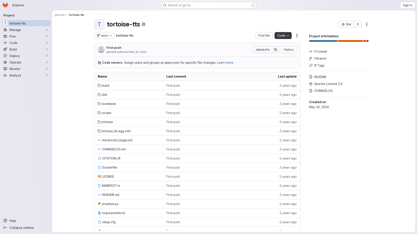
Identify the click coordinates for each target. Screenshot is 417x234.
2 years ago (288, 85)
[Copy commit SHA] (275, 49)
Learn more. (225, 62)
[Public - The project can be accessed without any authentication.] (143, 24)
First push (113, 47)
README (320, 77)
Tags (319, 65)
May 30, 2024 (138, 52)
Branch (320, 58)
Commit (320, 51)
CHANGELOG (323, 91)
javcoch (111, 52)
